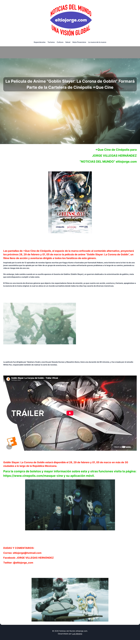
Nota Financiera (79, 42)
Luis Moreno (77, 634)
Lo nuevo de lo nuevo (97, 42)
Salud (67, 42)
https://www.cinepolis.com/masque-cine (33, 475)
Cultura (60, 42)
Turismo (51, 42)
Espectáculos (40, 42)
